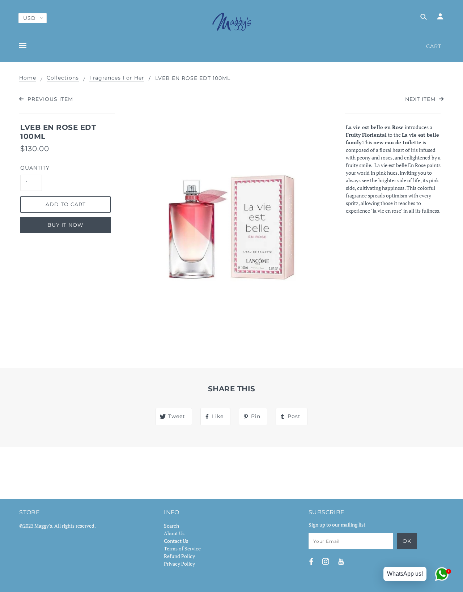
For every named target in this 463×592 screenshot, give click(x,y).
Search (171, 525)
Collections (63, 78)
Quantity (31, 168)
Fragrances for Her (116, 78)
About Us (174, 533)
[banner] (231, 22)
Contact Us (176, 540)
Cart (433, 46)
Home (27, 78)
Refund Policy (179, 556)
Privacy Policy (179, 563)
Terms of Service (182, 548)
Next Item (421, 99)
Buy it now (65, 225)
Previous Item (49, 99)
